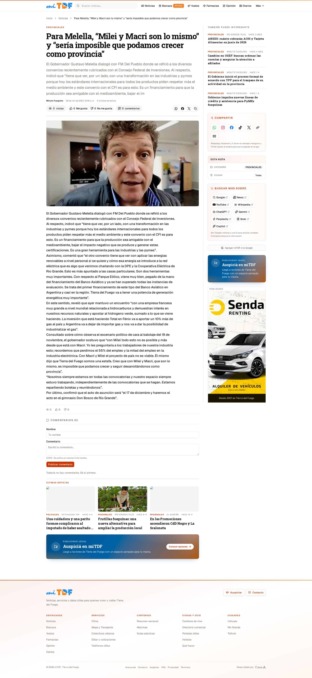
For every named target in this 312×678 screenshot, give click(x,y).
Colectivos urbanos (103, 633)
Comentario (53, 441)
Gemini (243, 211)
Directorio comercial (194, 627)
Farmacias (52, 639)
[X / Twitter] (189, 108)
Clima (95, 621)
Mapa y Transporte (102, 627)
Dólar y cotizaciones (104, 639)
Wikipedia (244, 204)
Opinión (50, 645)
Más (258, 5)
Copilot (220, 226)
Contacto (257, 592)
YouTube (221, 204)
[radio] (78, 108)
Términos (185, 667)
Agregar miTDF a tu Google (239, 247)
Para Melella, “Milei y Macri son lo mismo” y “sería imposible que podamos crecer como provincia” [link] (131, 18)
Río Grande (234, 627)
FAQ (163, 667)
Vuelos (50, 633)
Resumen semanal (147, 621)
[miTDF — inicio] (59, 592)
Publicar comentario (60, 464)
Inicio (49, 18)
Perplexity (222, 219)
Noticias (63, 18)
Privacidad (173, 667)
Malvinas (142, 627)
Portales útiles (190, 633)
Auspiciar (236, 592)
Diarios (50, 651)
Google (220, 197)
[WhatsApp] (176, 108)
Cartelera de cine (192, 621)
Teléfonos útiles (101, 645)
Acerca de (130, 667)
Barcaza (51, 627)
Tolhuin (232, 633)
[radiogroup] (91, 108)
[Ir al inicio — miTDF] (59, 6)
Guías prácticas (146, 633)
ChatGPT (221, 211)
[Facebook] (182, 108)
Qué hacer (188, 645)
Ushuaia (232, 621)
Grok (243, 219)
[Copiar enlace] (195, 108)
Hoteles (186, 639)
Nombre (51, 429)
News (240, 197)
